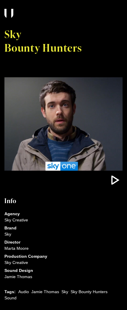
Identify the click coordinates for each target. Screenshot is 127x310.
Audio (23, 291)
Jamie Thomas (45, 291)
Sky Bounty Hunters (89, 291)
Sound (10, 298)
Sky (64, 291)
